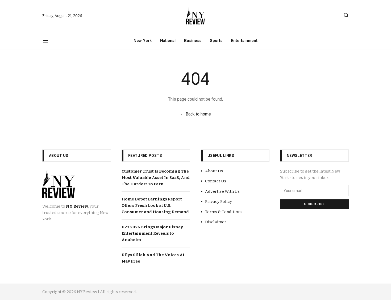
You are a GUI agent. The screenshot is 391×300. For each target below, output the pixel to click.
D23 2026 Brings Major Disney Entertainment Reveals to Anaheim (152, 233)
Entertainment (244, 40)
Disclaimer (215, 222)
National (168, 40)
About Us (214, 171)
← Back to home (195, 114)
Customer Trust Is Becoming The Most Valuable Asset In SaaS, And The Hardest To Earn (156, 177)
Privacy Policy (218, 201)
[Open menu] (45, 40)
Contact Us (215, 181)
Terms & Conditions (223, 211)
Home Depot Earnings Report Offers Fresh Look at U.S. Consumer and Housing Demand (155, 205)
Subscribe (314, 204)
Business (192, 40)
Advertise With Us (222, 191)
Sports (216, 40)
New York (143, 40)
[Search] (346, 15)
